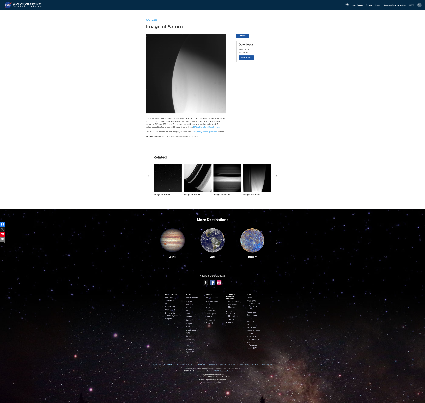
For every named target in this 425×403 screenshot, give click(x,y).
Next (276, 175)
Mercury (252, 257)
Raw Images (151, 20)
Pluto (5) (209, 323)
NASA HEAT (252, 348)
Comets (229, 322)
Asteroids (230, 319)
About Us (157, 364)
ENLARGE (242, 36)
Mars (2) (209, 307)
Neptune (189, 326)
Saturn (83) (211, 314)
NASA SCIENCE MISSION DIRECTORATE (222, 364)
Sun (167, 303)
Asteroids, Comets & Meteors (230, 296)
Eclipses (168, 319)
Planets (189, 295)
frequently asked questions (205, 132)
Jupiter (172, 257)
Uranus (189, 323)
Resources (251, 312)
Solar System (171, 295)
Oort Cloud (170, 310)
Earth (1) (209, 304)
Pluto (188, 333)
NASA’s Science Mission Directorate (227, 371)
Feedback (181, 364)
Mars (188, 314)
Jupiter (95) (211, 311)
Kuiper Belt (170, 307)
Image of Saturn (162, 194)
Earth (212, 257)
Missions (250, 321)
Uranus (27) (211, 317)
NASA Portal (244, 364)
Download (246, 57)
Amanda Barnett (218, 374)
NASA (8, 5)
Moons (209, 295)
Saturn (188, 320)
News (249, 298)
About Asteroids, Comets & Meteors (233, 304)
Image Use (202, 364)
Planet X (189, 352)
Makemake (190, 339)
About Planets (192, 298)
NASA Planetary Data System (206, 127)
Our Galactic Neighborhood (27, 6)
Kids (248, 324)
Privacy (191, 364)
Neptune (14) (211, 320)
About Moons (212, 298)
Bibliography (169, 364)
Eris (187, 345)
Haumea (189, 342)
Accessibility (267, 364)
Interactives (252, 328)
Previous (148, 175)
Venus (188, 307)
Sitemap (255, 364)
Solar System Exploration (27, 3)
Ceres (188, 336)
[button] (412, 5)
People (250, 318)
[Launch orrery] (347, 5)
